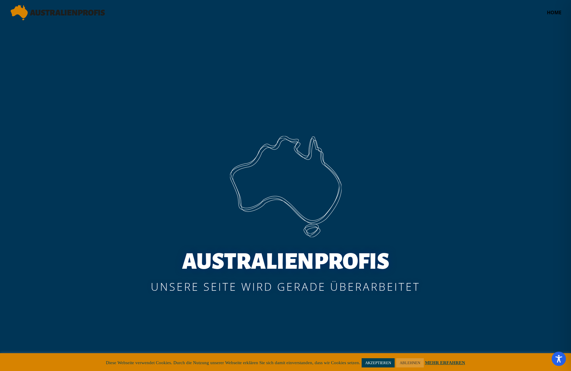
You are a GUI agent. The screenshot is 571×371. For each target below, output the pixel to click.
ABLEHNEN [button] (410, 363)
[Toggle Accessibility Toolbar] (559, 359)
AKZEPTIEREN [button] (378, 363)
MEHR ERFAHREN (445, 362)
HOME (554, 13)
